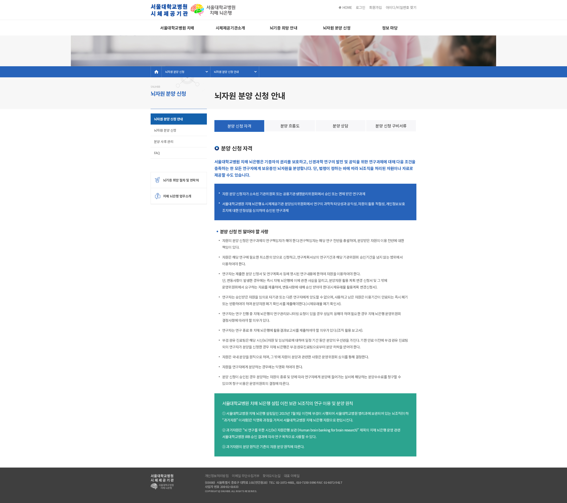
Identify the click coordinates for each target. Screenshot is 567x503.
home (156, 71)
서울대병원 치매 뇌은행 (194, 10)
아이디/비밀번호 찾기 (401, 7)
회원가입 (375, 7)
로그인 (360, 7)
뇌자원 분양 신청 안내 (226, 72)
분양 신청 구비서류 (390, 126)
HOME (347, 7)
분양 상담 (340, 126)
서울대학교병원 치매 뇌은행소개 (177, 30)
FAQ (157, 152)
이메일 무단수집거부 (245, 476)
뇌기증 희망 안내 (283, 28)
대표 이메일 (291, 476)
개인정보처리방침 (217, 476)
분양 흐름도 (289, 126)
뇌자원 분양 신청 (337, 28)
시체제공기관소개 (230, 28)
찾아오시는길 (271, 476)
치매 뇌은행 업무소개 (177, 196)
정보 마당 (390, 28)
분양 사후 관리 (163, 141)
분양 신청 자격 (239, 126)
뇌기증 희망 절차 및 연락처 (181, 180)
